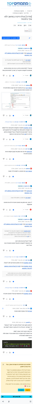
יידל (29, 308)
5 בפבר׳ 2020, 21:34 (16, 168)
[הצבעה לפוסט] (10, 75)
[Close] (3, 364)
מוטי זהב (23, 82)
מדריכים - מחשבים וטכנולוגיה (24, 22)
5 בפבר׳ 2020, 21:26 (23, 50)
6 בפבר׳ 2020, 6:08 (23, 188)
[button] (30, 401)
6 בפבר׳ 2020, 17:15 (17, 291)
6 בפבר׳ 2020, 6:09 (23, 221)
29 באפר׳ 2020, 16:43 (18, 308)
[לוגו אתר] (19, 4)
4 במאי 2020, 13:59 (17, 322)
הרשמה (28, 390)
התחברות (21, 390)
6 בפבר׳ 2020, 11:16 (16, 260)
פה (25, 134)
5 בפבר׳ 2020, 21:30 (16, 149)
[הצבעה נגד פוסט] (3, 75)
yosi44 (28, 322)
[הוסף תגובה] (13, 75)
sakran (23, 45)
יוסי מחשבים (26, 48)
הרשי (24, 305)
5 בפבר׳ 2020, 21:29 (16, 125)
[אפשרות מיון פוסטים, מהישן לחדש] (29, 38)
